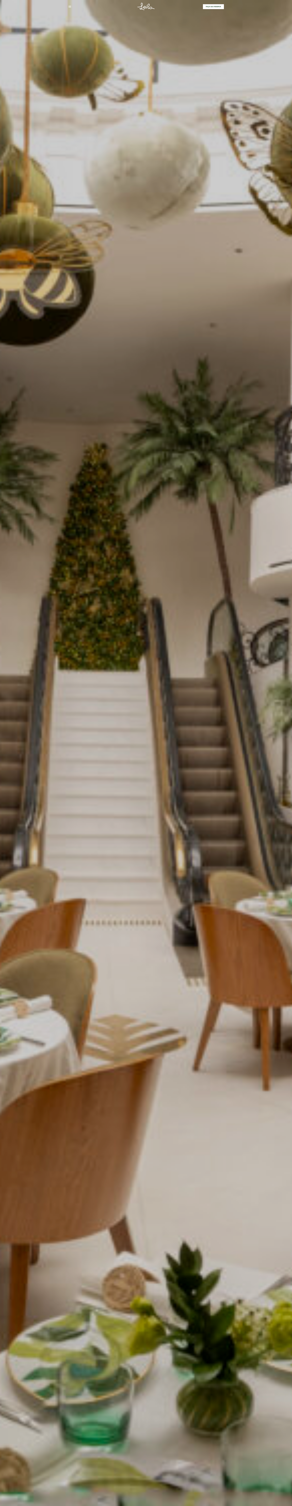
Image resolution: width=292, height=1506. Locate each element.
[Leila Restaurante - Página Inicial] (146, 6)
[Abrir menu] (70, 6)
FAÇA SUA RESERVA (213, 7)
